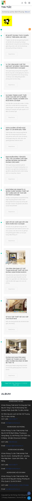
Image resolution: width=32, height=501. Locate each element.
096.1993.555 (13, 442)
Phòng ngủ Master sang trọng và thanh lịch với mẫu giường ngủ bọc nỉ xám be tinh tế (17, 360)
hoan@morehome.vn (12, 489)
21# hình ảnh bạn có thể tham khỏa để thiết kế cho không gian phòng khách (17, 270)
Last (18, 385)
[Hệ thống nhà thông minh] (3, 3)
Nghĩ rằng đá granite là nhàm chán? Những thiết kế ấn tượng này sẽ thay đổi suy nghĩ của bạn (17, 192)
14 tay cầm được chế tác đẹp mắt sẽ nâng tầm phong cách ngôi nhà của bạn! (17, 66)
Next (14, 385)
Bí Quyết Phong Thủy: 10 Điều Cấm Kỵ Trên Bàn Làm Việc (17, 36)
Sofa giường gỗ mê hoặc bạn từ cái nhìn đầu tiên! (16, 128)
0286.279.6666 (24, 485)
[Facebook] (29, 493)
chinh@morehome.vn (12, 423)
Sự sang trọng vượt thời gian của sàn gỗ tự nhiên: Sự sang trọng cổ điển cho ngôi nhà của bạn (17, 97)
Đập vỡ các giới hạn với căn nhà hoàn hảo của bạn (17, 223)
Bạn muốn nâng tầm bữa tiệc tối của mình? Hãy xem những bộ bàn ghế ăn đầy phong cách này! (16, 159)
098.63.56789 (13, 485)
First (13, 383)
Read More (11, 54)
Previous (17, 383)
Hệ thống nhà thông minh (19, 495)
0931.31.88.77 (13, 419)
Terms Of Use (21, 497)
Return (27, 12)
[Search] (25, 3)
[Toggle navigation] (29, 2)
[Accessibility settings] (22, 2)
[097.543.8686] (29, 498)
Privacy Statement (9, 497)
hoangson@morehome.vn (14, 446)
